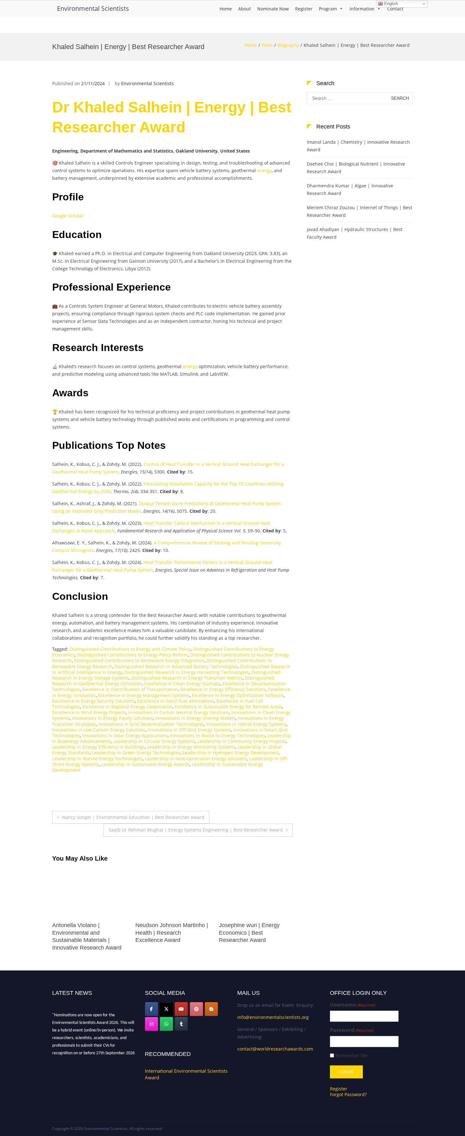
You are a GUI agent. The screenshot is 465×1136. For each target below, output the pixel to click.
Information (362, 9)
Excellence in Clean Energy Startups (182, 684)
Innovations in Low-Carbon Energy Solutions (99, 730)
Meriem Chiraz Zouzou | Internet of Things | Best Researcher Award (359, 211)
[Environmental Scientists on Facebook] (151, 1009)
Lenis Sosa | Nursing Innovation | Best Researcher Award (89, 932)
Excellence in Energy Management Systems (143, 695)
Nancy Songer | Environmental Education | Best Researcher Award (133, 817)
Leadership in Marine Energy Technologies (97, 759)
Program (328, 9)
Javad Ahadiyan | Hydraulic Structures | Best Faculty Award (354, 233)
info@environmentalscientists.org (273, 1017)
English (390, 3)
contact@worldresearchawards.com (275, 1049)
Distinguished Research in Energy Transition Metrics (187, 678)
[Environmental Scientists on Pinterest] (196, 1009)
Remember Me (351, 1055)
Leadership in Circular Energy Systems (154, 741)
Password (352, 1030)
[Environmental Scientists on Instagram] (151, 1024)
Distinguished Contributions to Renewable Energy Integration (139, 660)
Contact (395, 9)
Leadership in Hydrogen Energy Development (231, 753)
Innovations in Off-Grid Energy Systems (189, 730)
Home (226, 9)
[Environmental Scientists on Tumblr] (181, 1024)
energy (264, 170)
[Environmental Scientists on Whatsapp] (166, 1024)
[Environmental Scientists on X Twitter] (166, 1009)
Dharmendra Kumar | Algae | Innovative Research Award (350, 189)
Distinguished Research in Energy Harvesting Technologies (186, 672)
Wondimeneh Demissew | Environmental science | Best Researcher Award (172, 932)
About (244, 9)
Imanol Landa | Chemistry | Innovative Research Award (358, 146)
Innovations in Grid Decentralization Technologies (151, 724)
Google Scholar (68, 216)
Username (352, 1004)
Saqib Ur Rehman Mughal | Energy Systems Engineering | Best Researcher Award (195, 830)
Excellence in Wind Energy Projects (89, 712)
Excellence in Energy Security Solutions (93, 701)
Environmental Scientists (93, 8)
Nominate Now (273, 9)
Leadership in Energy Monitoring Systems (191, 747)
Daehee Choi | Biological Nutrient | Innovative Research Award (356, 167)
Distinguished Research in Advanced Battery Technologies (176, 666)
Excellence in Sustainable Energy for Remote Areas (228, 707)
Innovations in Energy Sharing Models (195, 718)
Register (304, 9)
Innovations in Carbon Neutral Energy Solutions (178, 712)
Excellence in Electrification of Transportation (130, 689)
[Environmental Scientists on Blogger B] (211, 1009)
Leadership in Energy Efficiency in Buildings (98, 747)
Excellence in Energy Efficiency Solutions (223, 689)
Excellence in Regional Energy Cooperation (127, 707)
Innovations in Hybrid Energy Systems (246, 724)
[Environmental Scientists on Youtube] (181, 1009)
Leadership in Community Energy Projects (241, 741)
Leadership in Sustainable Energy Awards (145, 764)
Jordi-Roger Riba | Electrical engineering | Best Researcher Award (254, 932)
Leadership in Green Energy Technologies (136, 753)
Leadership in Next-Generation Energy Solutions (196, 759)
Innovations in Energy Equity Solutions (112, 718)
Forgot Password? (348, 1094)
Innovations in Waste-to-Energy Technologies (217, 735)
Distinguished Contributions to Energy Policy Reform (132, 655)
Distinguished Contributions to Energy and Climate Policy (130, 649)
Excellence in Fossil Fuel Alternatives (175, 701)
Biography (288, 45)
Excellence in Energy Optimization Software (238, 695)
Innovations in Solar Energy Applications (125, 735)
